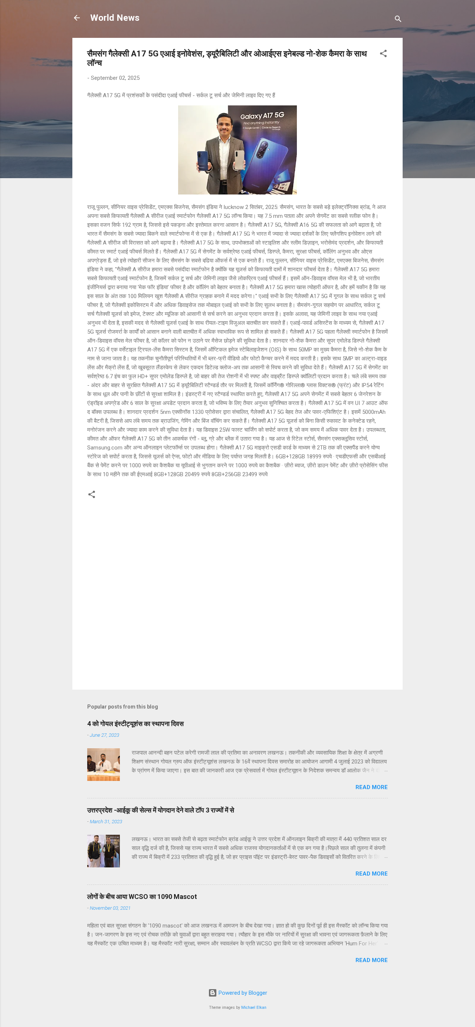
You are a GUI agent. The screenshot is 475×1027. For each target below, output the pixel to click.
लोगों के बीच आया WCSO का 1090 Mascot (142, 896)
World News (115, 18)
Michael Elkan (253, 1007)
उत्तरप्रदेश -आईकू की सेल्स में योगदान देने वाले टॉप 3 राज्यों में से (160, 810)
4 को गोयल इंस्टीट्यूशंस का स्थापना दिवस (135, 723)
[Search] (398, 20)
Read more (372, 787)
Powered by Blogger (242, 993)
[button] (383, 54)
